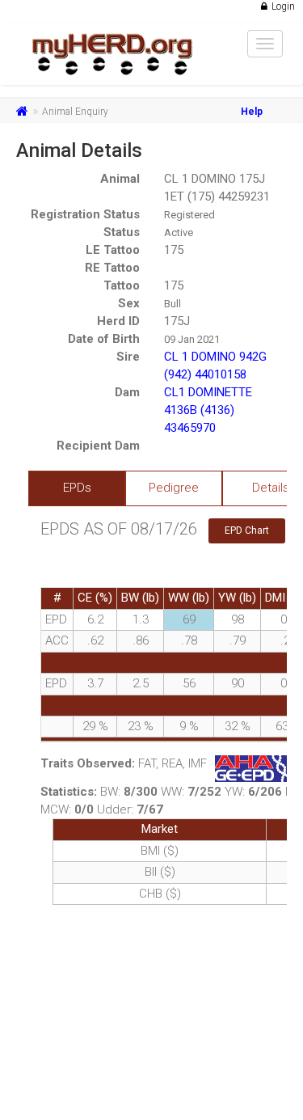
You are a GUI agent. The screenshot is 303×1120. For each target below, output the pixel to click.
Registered (189, 215)
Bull (172, 304)
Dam (127, 392)
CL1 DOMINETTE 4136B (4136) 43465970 (208, 410)
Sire (128, 356)
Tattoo (121, 285)
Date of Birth (104, 339)
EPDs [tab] (77, 487)
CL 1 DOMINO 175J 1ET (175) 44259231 (217, 187)
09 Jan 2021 (192, 339)
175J (177, 321)
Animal (120, 178)
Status (121, 232)
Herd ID (118, 321)
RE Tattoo (112, 267)
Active (178, 232)
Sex (129, 303)
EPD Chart (247, 530)
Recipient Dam (98, 445)
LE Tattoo (113, 250)
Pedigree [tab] (174, 487)
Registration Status (85, 214)
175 (173, 250)
